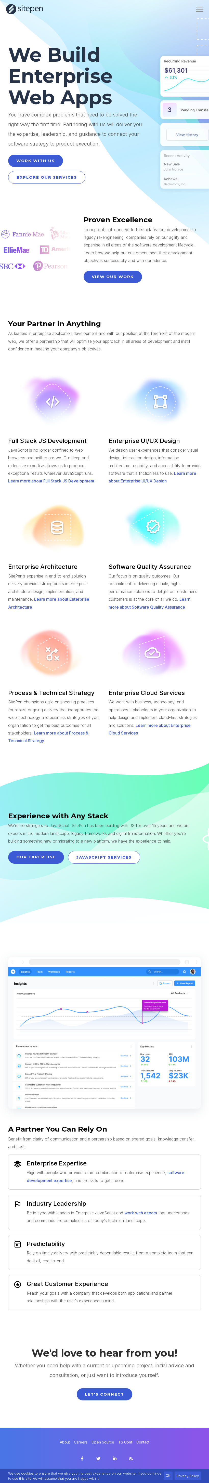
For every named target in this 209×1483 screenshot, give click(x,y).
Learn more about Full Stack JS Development (51, 480)
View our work (113, 276)
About (65, 1442)
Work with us (35, 160)
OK (168, 1476)
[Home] (24, 9)
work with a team (140, 1212)
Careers (80, 1442)
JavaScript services (104, 857)
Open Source (103, 1442)
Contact (142, 1442)
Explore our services (47, 177)
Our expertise (36, 857)
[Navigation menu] (199, 9)
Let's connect (104, 1394)
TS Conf (125, 1442)
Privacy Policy (188, 1476)
